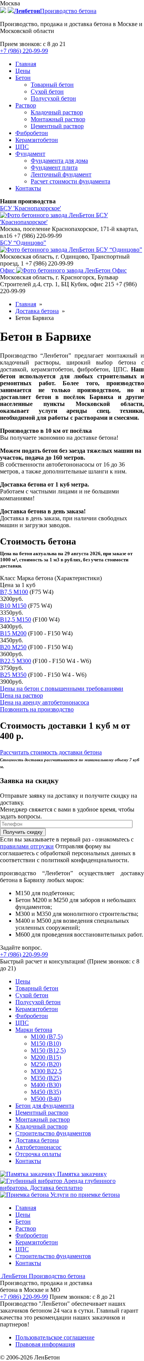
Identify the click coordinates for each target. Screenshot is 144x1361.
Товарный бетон (52, 84)
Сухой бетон (47, 91)
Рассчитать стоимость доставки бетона (51, 752)
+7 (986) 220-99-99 (24, 51)
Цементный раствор (57, 126)
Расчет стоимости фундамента (70, 181)
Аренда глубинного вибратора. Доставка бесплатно (58, 1184)
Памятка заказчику (81, 1174)
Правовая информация (45, 1344)
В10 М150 (13, 605)
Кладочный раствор (57, 112)
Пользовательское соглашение (54, 1337)
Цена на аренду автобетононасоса (44, 702)
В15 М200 (13, 633)
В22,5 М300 (15, 661)
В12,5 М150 (15, 619)
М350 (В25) (46, 1078)
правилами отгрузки (27, 846)
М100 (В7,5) (47, 1036)
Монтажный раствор (58, 119)
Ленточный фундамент (61, 174)
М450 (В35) (46, 1092)
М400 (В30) (46, 1085)
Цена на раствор (21, 695)
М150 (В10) (46, 1043)
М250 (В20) (46, 1064)
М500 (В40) (46, 1098)
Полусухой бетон (53, 98)
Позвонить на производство (37, 709)
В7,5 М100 (14, 592)
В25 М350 (13, 674)
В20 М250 (13, 647)
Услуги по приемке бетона (84, 1194)
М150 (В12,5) (48, 1050)
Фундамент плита (54, 167)
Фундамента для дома (59, 160)
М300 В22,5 (46, 1071)
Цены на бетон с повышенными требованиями (61, 688)
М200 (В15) (46, 1057)
